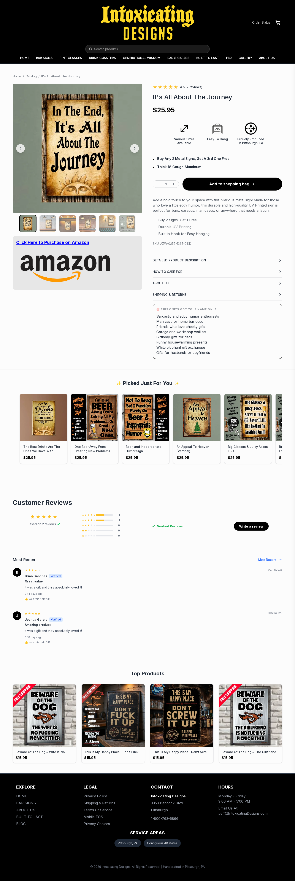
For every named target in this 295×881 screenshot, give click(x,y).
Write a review (251, 526)
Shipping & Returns (170, 294)
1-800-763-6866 (164, 818)
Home (17, 76)
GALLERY (245, 58)
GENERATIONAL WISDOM (141, 58)
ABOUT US (267, 58)
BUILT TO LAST (207, 58)
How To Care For (167, 272)
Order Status (261, 22)
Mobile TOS (93, 817)
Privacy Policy (95, 796)
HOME (24, 58)
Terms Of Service (98, 810)
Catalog (31, 76)
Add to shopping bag (229, 184)
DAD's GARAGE (178, 58)
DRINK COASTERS (102, 58)
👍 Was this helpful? (37, 599)
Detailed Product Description (179, 260)
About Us (161, 283)
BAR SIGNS (44, 58)
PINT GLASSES (71, 58)
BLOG (21, 824)
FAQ (229, 58)
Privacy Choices (97, 824)
